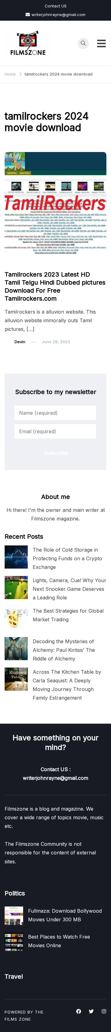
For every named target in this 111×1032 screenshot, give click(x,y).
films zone (18, 1019)
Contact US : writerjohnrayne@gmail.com (55, 773)
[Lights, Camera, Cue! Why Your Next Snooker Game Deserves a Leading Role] (16, 587)
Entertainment (21, 262)
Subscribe (56, 453)
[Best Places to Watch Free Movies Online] (14, 941)
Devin (19, 341)
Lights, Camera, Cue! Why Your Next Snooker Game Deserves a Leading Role (69, 589)
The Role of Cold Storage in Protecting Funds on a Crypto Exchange (67, 558)
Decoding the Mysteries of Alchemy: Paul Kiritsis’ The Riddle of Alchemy (64, 650)
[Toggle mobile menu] (101, 43)
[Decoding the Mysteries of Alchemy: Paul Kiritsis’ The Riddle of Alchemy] (16, 648)
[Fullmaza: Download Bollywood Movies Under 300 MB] (14, 916)
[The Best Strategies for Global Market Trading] (16, 618)
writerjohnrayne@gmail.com (58, 14)
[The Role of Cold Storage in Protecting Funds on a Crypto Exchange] (16, 557)
